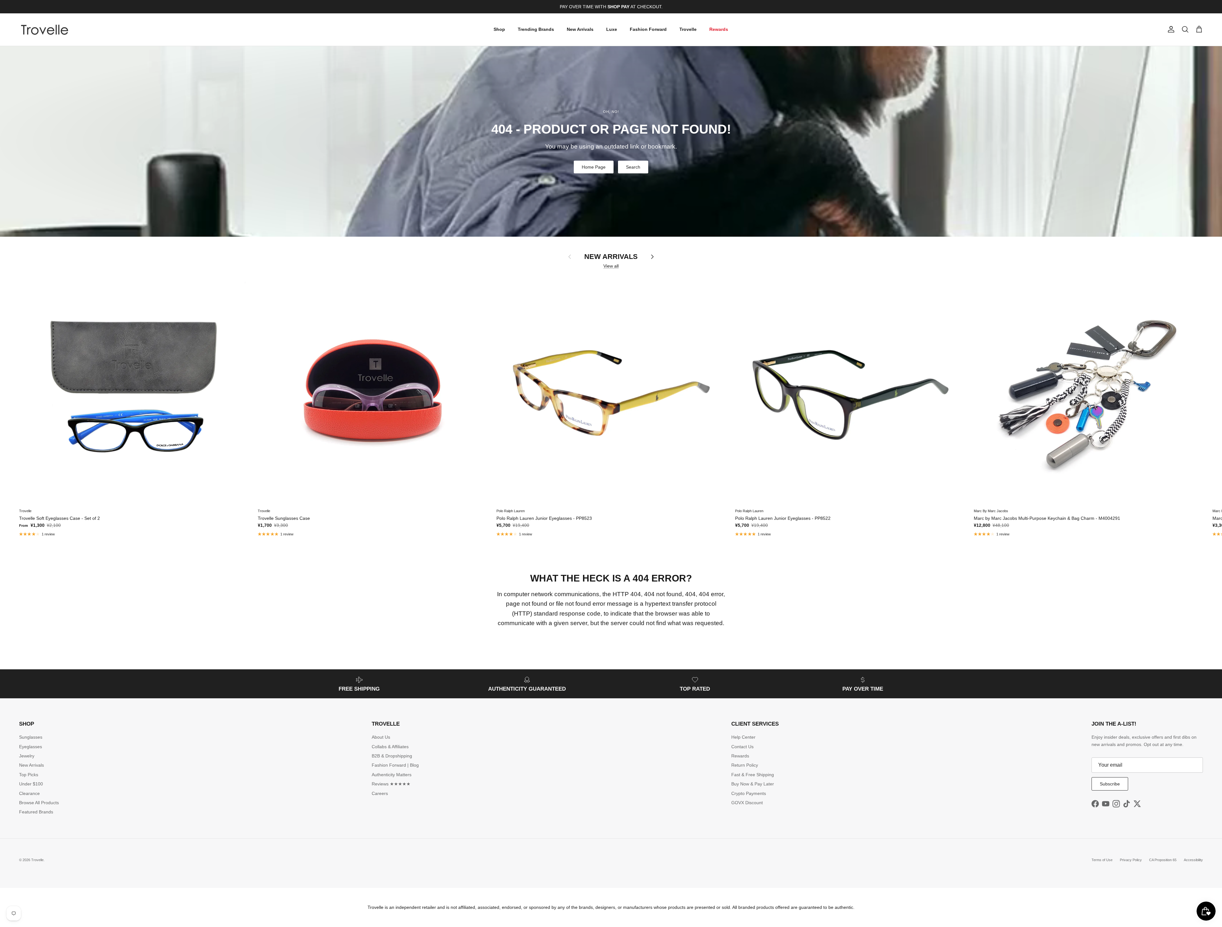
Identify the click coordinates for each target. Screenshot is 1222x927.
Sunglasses (30, 737)
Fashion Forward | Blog (395, 765)
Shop (499, 29)
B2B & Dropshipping (392, 755)
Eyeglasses (30, 746)
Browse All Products (39, 802)
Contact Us (742, 746)
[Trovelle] (44, 29)
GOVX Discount (747, 802)
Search (633, 167)
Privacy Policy (1131, 860)
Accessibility (1193, 860)
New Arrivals (580, 29)
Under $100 (31, 783)
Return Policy (744, 765)
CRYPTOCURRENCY (624, 8)
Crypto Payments (748, 793)
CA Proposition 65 (1162, 860)
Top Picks (28, 774)
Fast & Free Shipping (752, 774)
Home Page (594, 167)
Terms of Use (1102, 860)
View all (611, 265)
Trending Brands (536, 29)
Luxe (611, 29)
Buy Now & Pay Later (752, 783)
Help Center (743, 737)
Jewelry (26, 755)
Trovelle (688, 29)
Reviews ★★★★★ (391, 783)
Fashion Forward (648, 29)
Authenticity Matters (391, 774)
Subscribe (1110, 783)
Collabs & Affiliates (390, 746)
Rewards (718, 29)
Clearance (29, 793)
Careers (380, 793)
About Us (381, 737)
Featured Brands (36, 811)
